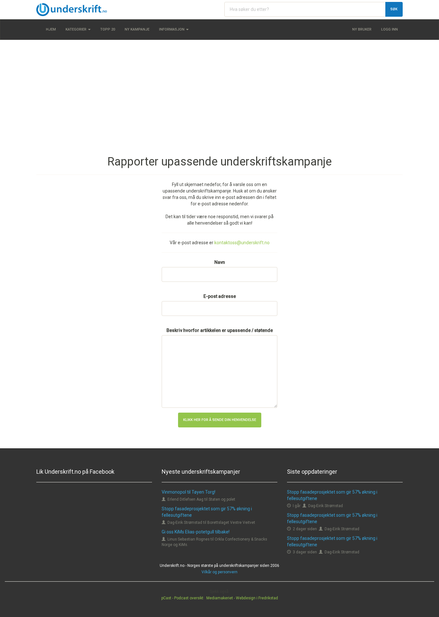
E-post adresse (219, 296)
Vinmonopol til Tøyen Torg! (188, 492)
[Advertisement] (219, 91)
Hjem (51, 29)
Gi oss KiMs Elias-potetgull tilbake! (195, 531)
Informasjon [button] (172, 29)
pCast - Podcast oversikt (182, 598)
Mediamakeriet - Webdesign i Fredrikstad (242, 598)
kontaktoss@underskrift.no (242, 242)
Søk (394, 9)
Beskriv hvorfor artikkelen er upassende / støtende (219, 330)
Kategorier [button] (76, 29)
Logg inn (389, 29)
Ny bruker (362, 29)
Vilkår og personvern (219, 572)
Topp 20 (107, 29)
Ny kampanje (137, 29)
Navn (219, 262)
